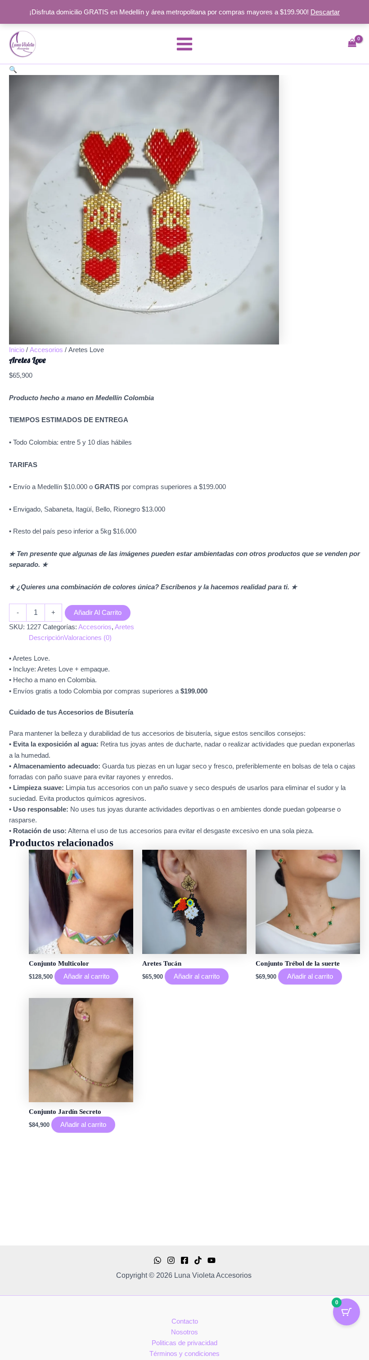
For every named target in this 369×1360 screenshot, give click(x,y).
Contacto (184, 1321)
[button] (13, 69)
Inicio (16, 349)
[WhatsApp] (157, 1260)
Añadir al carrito (98, 612)
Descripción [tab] (46, 637)
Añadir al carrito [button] (86, 976)
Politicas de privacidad (184, 1343)
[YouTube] (211, 1260)
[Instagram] (171, 1260)
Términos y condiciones (184, 1353)
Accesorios (46, 349)
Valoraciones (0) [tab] (88, 637)
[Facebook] (184, 1260)
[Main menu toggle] (184, 44)
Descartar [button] (325, 12)
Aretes (124, 627)
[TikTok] (198, 1260)
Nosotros (184, 1332)
